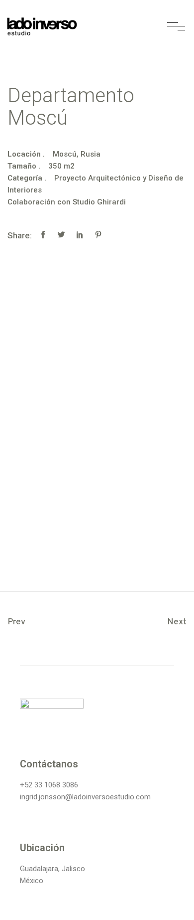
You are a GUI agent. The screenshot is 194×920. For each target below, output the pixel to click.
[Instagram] (30, 734)
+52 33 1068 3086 (49, 784)
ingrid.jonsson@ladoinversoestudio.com (85, 796)
